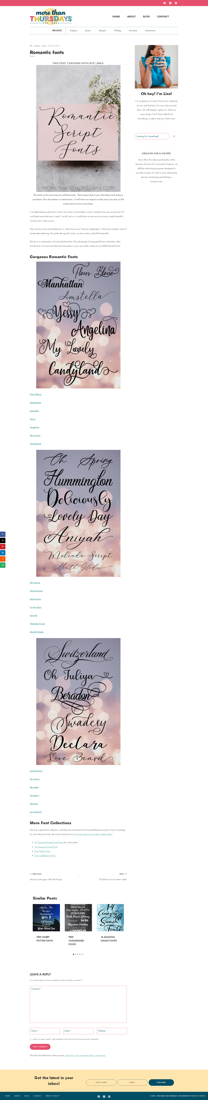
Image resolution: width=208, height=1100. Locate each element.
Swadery (34, 795)
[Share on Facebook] (2, 534)
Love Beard (36, 812)
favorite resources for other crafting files (93, 834)
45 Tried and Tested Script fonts (48, 842)
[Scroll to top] (202, 1091)
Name (35, 1030)
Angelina (34, 427)
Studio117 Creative (198, 1096)
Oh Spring (35, 582)
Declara (34, 803)
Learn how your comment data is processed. (85, 1055)
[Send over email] (2, 565)
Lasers (88, 30)
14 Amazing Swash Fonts (46, 846)
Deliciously (35, 599)
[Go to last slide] (35, 928)
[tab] (73, 954)
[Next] (121, 928)
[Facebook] (164, 3)
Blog (146, 16)
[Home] (31, 45)
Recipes (102, 30)
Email (68, 1030)
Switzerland (36, 770)
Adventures (150, 30)
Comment (36, 988)
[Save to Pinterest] (2, 546)
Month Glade (36, 631)
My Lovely (35, 435)
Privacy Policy (52, 1096)
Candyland (35, 443)
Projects (73, 30)
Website (102, 1030)
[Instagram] (170, 3)
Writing (117, 30)
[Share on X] (2, 540)
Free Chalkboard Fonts (44, 855)
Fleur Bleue (36, 394)
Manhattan (35, 402)
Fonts (32, 56)
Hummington (36, 590)
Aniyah (33, 615)
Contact (163, 16)
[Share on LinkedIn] (2, 552)
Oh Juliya (34, 779)
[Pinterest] (176, 3)
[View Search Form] (176, 16)
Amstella (34, 410)
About (131, 16)
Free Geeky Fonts (42, 851)
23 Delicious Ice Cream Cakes (113, 877)
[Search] (174, 136)
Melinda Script (37, 623)
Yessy (33, 419)
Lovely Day (35, 607)
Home (116, 16)
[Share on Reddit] (2, 559)
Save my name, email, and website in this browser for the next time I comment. (66, 1039)
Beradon (34, 787)
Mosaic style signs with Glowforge (46, 877)
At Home (133, 30)
